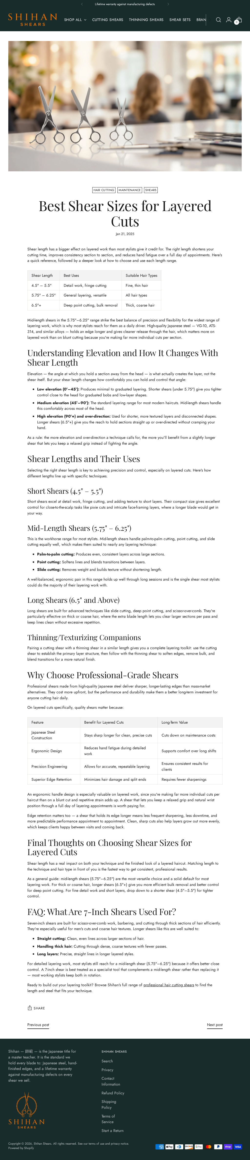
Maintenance (130, 190)
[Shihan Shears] (32, 19)
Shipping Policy (109, 1104)
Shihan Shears (42, 1143)
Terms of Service (108, 1119)
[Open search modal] (218, 20)
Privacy (107, 1070)
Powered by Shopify (21, 1148)
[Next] (168, 4)
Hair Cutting (104, 190)
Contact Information (111, 1081)
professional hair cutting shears (169, 985)
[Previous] (82, 4)
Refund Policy (113, 1093)
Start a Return (113, 1130)
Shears (151, 190)
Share (39, 1008)
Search (107, 1061)
